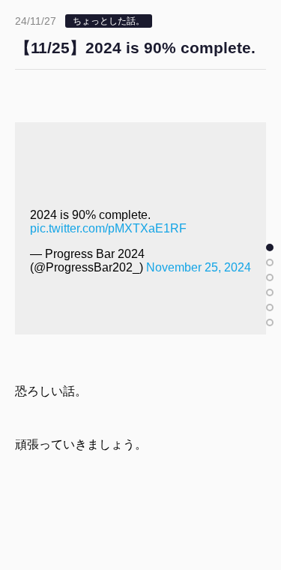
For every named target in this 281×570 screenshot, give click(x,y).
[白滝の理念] (270, 292)
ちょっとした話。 (109, 21)
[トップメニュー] (270, 277)
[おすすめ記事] (270, 262)
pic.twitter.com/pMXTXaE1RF (108, 228)
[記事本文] (270, 247)
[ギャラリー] (270, 322)
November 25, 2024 (198, 267)
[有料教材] (270, 307)
